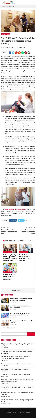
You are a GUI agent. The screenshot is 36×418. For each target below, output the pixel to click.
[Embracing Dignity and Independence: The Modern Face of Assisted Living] (10, 248)
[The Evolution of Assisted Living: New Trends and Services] (26, 248)
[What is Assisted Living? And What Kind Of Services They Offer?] (10, 268)
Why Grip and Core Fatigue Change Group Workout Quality (21, 299)
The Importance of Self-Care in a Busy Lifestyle (22, 321)
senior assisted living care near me (15, 209)
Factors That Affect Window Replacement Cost (9, 231)
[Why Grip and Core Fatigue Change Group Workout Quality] (5, 300)
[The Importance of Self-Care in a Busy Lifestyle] (5, 323)
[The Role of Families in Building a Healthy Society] (5, 308)
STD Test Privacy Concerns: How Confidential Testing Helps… (20, 314)
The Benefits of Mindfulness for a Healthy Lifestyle (17, 387)
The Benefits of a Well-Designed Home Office (15, 374)
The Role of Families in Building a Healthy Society (20, 306)
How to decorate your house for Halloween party (27, 231)
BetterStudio (22, 415)
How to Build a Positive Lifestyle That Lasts (15, 369)
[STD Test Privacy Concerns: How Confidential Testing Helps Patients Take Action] (5, 315)
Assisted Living (6, 34)
